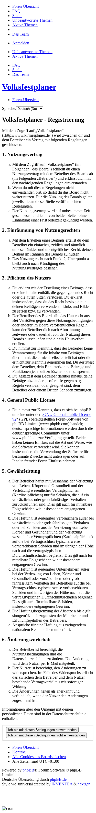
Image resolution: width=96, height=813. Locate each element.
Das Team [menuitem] (20, 74)
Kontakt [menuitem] (18, 752)
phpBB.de (58, 779)
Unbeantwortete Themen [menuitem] (32, 52)
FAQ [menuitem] (16, 65)
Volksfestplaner (29, 87)
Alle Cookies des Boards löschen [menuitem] (39, 756)
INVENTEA (61, 784)
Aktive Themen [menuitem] (25, 56)
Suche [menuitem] (17, 70)
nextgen (84, 784)
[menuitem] (25, 6)
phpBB (28, 770)
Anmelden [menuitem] (20, 43)
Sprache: (9, 108)
